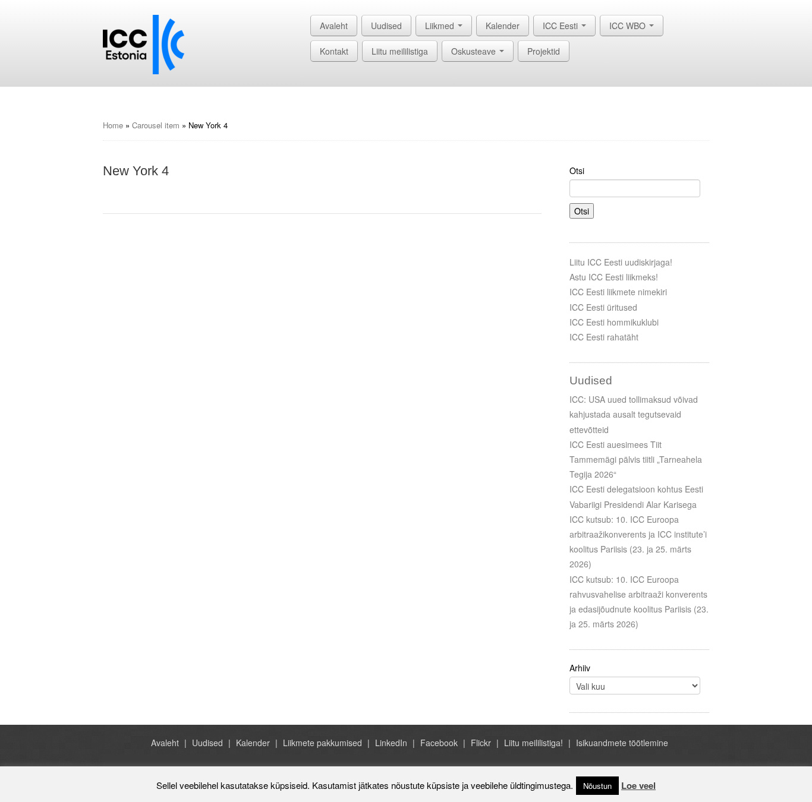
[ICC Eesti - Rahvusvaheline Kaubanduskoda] (143, 43)
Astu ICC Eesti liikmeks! (613, 277)
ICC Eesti (561, 25)
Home (113, 125)
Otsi (576, 170)
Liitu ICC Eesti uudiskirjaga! (620, 262)
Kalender (503, 25)
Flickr (481, 743)
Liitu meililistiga (400, 51)
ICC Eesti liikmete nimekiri (618, 292)
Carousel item (156, 125)
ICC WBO (628, 25)
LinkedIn (391, 743)
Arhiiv (579, 668)
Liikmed (441, 25)
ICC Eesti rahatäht (603, 337)
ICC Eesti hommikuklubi (614, 322)
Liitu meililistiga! (533, 743)
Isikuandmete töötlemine (622, 743)
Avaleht (334, 25)
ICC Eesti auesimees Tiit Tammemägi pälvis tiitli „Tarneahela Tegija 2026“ (635, 459)
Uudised (386, 25)
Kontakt (334, 51)
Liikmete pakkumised (322, 743)
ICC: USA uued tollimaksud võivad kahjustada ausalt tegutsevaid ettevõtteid (633, 414)
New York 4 (136, 170)
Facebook (439, 743)
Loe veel (638, 785)
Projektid (543, 51)
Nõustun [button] (597, 785)
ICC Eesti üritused (603, 307)
